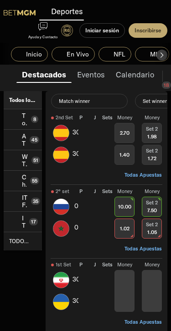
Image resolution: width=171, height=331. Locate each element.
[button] (161, 55)
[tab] (44, 74)
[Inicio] (20, 13)
